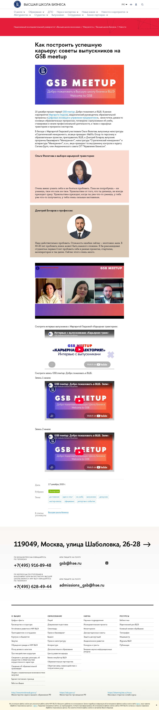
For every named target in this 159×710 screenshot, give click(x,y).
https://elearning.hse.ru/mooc (120, 692)
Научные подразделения (93, 620)
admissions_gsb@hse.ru (82, 585)
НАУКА (87, 616)
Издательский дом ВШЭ (129, 624)
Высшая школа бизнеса (45, 4)
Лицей (50, 620)
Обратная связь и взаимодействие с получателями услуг (62, 667)
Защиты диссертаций (92, 637)
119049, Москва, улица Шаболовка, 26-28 (77, 544)
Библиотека (124, 620)
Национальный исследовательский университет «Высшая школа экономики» (47, 27)
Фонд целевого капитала (21, 649)
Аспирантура (53, 645)
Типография (124, 633)
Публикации (124, 645)
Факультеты (88, 27)
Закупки (14, 641)
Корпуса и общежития (20, 637)
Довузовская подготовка (58, 624)
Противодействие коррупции (23, 653)
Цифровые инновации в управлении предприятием (72, 117)
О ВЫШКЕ (16, 616)
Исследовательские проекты (95, 624)
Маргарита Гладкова (58, 114)
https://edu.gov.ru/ (67, 692)
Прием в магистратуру (57, 641)
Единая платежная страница (22, 679)
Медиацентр (125, 637)
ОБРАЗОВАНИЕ (55, 616)
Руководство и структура (21, 624)
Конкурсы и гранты (91, 645)
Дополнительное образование (60, 649)
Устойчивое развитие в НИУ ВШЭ (25, 628)
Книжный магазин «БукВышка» (132, 628)
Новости (122, 27)
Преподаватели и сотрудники (23, 633)
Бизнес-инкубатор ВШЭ (57, 657)
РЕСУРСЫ (124, 616)
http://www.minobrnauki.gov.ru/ (24, 692)
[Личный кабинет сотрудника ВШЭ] (136, 4)
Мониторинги (89, 628)
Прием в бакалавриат (56, 633)
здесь (138, 704)
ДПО (50, 11)
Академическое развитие (94, 641)
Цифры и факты (17, 620)
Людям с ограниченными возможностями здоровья (28, 673)
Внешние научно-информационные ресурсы (98, 650)
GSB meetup (68, 111)
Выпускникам (58, 14)
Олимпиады (52, 628)
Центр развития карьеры (58, 653)
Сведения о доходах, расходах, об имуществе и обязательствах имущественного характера (25, 659)
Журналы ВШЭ (125, 641)
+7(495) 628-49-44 (33, 586)
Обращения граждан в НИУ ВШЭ (24, 645)
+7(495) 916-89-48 (32, 565)
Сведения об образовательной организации (24, 667)
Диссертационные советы (94, 633)
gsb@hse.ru (70, 563)
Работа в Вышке (17, 683)
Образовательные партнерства (60, 661)
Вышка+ (51, 637)
